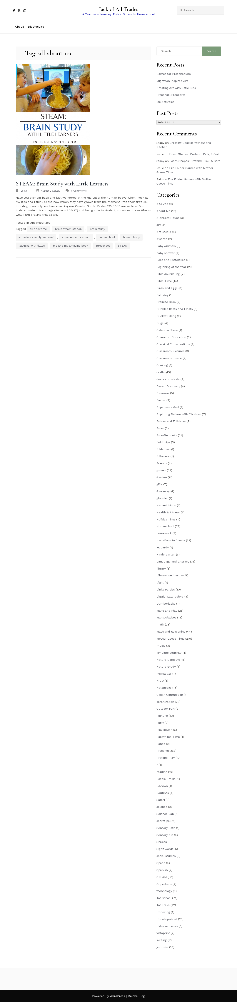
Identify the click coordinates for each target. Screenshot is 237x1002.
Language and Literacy (172, 561)
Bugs (159, 323)
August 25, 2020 (50, 190)
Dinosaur (162, 393)
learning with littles (32, 245)
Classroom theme (169, 358)
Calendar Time (167, 330)
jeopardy (162, 547)
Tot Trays (163, 905)
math (160, 624)
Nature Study (166, 666)
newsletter (163, 673)
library (161, 568)
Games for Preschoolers (173, 74)
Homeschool (165, 526)
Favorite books (166, 435)
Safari (160, 800)
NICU (160, 680)
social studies (166, 856)
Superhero (164, 884)
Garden (161, 477)
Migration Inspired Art (172, 81)
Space (160, 863)
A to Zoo (162, 204)
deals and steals (168, 379)
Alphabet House (167, 218)
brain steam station (68, 229)
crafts (160, 372)
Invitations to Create (170, 540)
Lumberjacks (165, 603)
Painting (162, 715)
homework (164, 533)
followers (163, 456)
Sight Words (164, 849)
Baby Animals (166, 246)
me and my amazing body (70, 245)
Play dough (164, 729)
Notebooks (163, 687)
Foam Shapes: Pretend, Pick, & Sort (194, 154)
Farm (160, 428)
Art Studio (163, 232)
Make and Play (166, 610)
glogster (162, 498)
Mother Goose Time (170, 638)
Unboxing (163, 912)
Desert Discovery (168, 386)
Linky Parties (165, 589)
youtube (162, 947)
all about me (38, 229)
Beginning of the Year (171, 267)
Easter (161, 400)
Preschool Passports (170, 95)
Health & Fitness (168, 512)
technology (164, 891)
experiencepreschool (76, 237)
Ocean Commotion (169, 694)
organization (165, 702)
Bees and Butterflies (170, 260)
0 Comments (79, 190)
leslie (24, 190)
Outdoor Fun (165, 708)
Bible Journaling (168, 274)
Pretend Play (165, 757)
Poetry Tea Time (168, 737)
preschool (103, 245)
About (19, 26)
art (158, 225)
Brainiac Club (166, 302)
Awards (161, 239)
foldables (163, 449)
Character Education (171, 337)
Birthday (162, 295)
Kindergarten (165, 554)
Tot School (163, 898)
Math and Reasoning (170, 631)
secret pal (163, 821)
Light (160, 582)
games (161, 470)
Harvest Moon (166, 505)
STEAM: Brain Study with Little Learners (62, 183)
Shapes (161, 842)
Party (160, 722)
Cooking (162, 365)
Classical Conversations (173, 344)
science (161, 807)
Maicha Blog (136, 996)
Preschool (163, 750)
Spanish (162, 870)
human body (131, 237)
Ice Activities (165, 102)
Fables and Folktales (171, 421)
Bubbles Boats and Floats (174, 309)
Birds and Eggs (167, 288)
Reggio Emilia (166, 779)
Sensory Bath (165, 828)
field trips (163, 442)
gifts (159, 484)
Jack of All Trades (118, 9)
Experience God (167, 407)
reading (161, 772)
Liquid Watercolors (169, 596)
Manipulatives (166, 617)
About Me (163, 211)
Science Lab (165, 814)
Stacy (160, 161)
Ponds (160, 744)
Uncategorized (166, 919)
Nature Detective (168, 659)
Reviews (162, 786)
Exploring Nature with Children (178, 414)
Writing (161, 940)
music (160, 645)
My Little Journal (168, 652)
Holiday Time (165, 519)
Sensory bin (164, 835)
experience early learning (36, 237)
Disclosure (36, 26)
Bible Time (164, 281)
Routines (162, 793)
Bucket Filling (166, 316)
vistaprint (163, 933)
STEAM (123, 245)
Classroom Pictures (170, 351)
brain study (97, 229)
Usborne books (167, 926)
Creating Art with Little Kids (176, 88)
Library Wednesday (170, 575)
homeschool (107, 237)
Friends (161, 463)
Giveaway (163, 491)
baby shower (165, 253)
